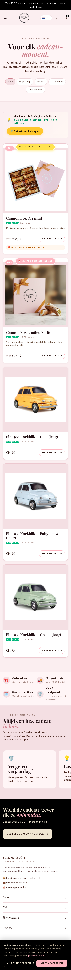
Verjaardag (25, 81)
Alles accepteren (51, 963)
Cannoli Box (18, 859)
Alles (10, 81)
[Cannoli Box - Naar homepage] (24, 18)
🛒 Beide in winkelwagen (24, 131)
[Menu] (5, 17)
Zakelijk (41, 81)
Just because (35, 89)
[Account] (57, 17)
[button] (65, 17)
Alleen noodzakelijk (20, 963)
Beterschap (57, 81)
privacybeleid (36, 955)
